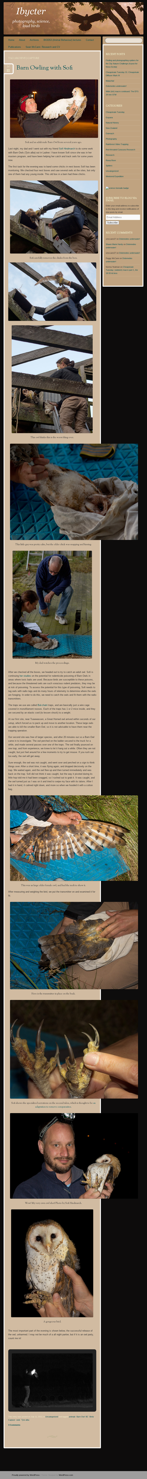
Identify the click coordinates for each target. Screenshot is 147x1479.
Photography (111, 139)
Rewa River (111, 160)
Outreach (110, 133)
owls (18, 1420)
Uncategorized (51, 1417)
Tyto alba (25, 1420)
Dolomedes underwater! (116, 86)
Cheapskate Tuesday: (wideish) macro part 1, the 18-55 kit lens (122, 270)
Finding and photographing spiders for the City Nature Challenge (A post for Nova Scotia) (122, 63)
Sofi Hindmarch (67, 148)
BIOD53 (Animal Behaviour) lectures (62, 40)
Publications (14, 47)
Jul (8, 67)
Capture (11, 1420)
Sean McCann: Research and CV (43, 47)
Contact (90, 40)
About (22, 40)
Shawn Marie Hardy (114, 244)
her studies (26, 675)
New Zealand (111, 128)
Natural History (112, 123)
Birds (91, 1417)
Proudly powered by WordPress (26, 1475)
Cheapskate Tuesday (115, 112)
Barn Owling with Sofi (44, 68)
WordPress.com (66, 1475)
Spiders (109, 166)
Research (110, 155)
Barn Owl (81, 1417)
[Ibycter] (62, 18)
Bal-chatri (43, 705)
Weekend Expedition (115, 176)
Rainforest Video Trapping (117, 144)
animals (72, 1417)
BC (87, 1417)
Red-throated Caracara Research (120, 150)
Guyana (109, 117)
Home (11, 40)
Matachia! (110, 81)
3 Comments (14, 1425)
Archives (34, 40)
